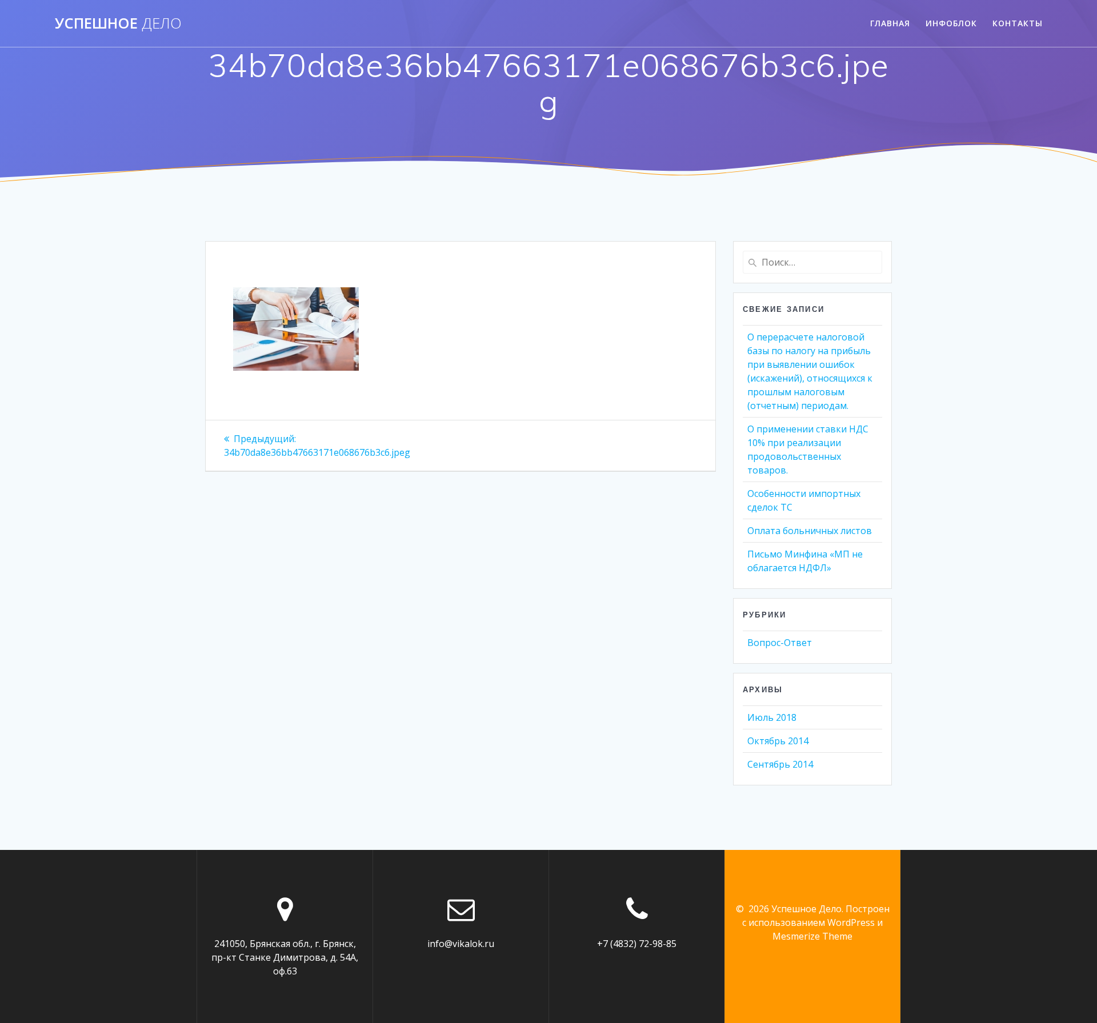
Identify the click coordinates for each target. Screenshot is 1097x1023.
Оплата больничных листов (809, 530)
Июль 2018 (771, 717)
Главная (890, 23)
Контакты (1017, 23)
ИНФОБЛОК (951, 23)
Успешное (118, 23)
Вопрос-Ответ (779, 642)
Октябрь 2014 (777, 741)
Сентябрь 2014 (780, 764)
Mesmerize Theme (812, 936)
